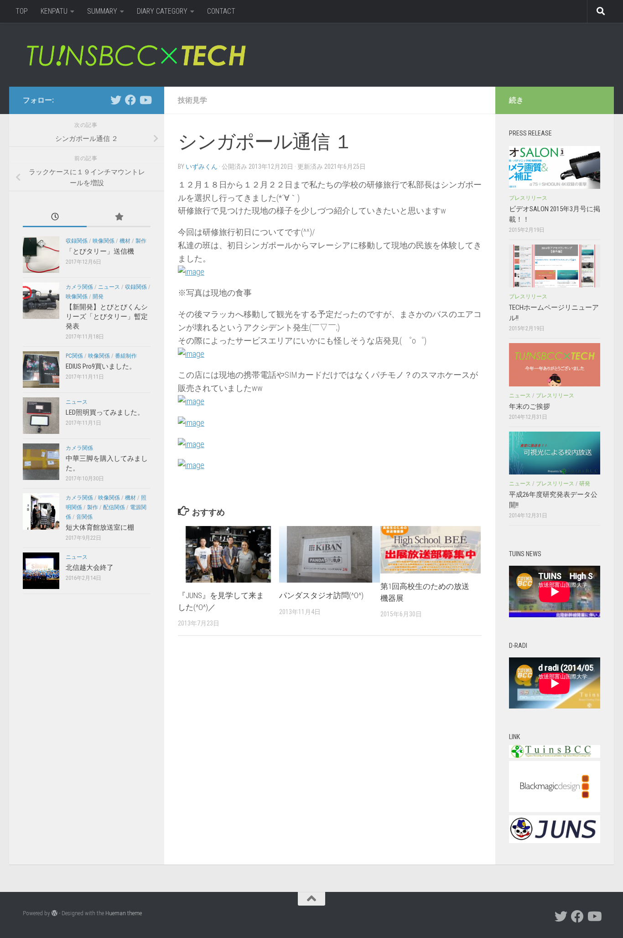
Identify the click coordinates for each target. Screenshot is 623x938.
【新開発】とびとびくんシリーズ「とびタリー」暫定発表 (107, 316)
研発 (584, 483)
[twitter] (115, 99)
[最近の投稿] (55, 217)
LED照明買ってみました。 (105, 412)
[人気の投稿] (119, 217)
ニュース (109, 287)
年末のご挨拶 (529, 406)
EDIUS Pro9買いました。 (101, 366)
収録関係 (77, 241)
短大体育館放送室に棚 (100, 527)
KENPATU (54, 11)
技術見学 (192, 100)
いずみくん (202, 166)
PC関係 (74, 356)
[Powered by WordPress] (54, 913)
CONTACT (221, 11)
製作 (140, 241)
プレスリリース (528, 198)
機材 (124, 241)
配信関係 (114, 507)
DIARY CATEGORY (162, 11)
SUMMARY (102, 11)
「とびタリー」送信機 (100, 251)
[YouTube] (145, 99)
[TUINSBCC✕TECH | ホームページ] (136, 54)
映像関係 (103, 241)
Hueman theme (123, 913)
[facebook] (130, 99)
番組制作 (126, 356)
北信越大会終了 (90, 567)
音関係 (84, 517)
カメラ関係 (79, 287)
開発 (98, 296)
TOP (22, 11)
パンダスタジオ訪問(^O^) (321, 595)
